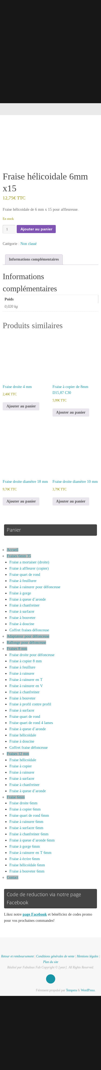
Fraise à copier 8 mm (25, 661)
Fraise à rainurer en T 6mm (30, 853)
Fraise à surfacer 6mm (26, 828)
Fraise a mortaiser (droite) (29, 562)
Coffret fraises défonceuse (29, 630)
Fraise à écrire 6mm (24, 859)
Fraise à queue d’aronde (27, 599)
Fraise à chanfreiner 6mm (28, 834)
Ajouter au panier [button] (21, 406)
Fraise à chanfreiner (24, 605)
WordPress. (88, 990)
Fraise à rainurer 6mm (26, 822)
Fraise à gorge (20, 593)
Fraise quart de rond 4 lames (31, 723)
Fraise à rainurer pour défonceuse (34, 587)
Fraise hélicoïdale (22, 735)
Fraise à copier (20, 766)
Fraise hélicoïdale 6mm (27, 865)
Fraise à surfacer (21, 612)
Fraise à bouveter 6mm (26, 871)
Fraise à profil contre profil (30, 704)
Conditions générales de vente (55, 956)
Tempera (71, 990)
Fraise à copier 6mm (25, 809)
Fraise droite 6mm (23, 803)
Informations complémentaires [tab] (34, 259)
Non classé (28, 244)
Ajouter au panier (36, 229)
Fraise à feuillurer (23, 581)
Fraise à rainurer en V (26, 686)
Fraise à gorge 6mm (24, 846)
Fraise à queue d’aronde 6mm (32, 840)
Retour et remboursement (17, 956)
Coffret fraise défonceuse (28, 748)
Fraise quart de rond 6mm (29, 815)
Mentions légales (87, 956)
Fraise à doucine (21, 624)
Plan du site (50, 962)
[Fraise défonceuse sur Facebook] (50, 979)
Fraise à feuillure (22, 667)
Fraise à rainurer (21, 673)
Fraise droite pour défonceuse (31, 655)
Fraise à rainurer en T (26, 680)
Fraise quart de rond (24, 575)
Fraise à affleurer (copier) (29, 568)
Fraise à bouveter (22, 618)
